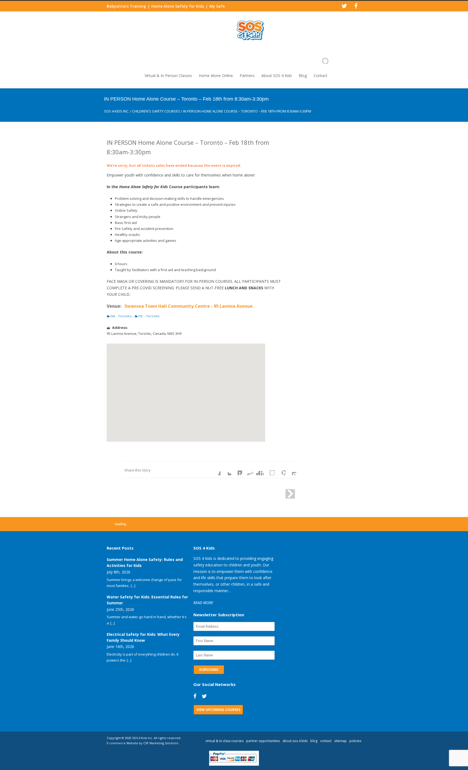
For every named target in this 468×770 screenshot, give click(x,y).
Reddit (247, 469)
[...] (133, 585)
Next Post (290, 494)
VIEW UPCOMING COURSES (218, 709)
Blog (303, 75)
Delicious (269, 469)
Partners (247, 75)
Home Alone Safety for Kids (177, 6)
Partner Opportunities (263, 741)
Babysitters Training (126, 6)
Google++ (280, 469)
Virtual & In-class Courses (224, 741)
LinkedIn (236, 469)
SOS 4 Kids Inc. (116, 111)
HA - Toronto (121, 316)
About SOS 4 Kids (276, 75)
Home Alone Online (216, 75)
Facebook (215, 469)
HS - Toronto (149, 316)
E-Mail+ (290, 469)
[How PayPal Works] (234, 764)
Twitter (225, 469)
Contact (320, 75)
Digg (258, 469)
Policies (355, 741)
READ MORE (203, 602)
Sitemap (340, 741)
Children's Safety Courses (156, 111)
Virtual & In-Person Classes (168, 75)
